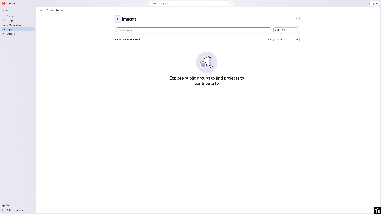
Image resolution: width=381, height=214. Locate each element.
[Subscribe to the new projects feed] (297, 18)
